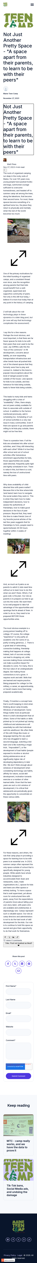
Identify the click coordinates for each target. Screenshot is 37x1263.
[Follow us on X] (18, 1240)
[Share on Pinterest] (29, 964)
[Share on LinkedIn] (22, 964)
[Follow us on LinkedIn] (8, 1240)
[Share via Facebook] (5, 937)
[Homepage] (5, 4)
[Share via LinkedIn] (13, 937)
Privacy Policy (10, 1255)
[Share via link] (17, 937)
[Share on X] (15, 964)
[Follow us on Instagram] (24, 1240)
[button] (18, 244)
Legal (19, 1255)
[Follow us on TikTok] (29, 1240)
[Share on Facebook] (8, 964)
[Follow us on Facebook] (13, 1240)
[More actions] (5, 170)
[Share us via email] (18, 971)
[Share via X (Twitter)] (9, 937)
